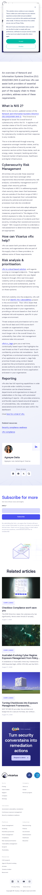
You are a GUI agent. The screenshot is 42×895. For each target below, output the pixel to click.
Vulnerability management (9, 843)
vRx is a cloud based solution (14, 269)
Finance (25, 828)
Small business (27, 834)
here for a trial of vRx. (16, 414)
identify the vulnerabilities (20, 300)
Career (24, 789)
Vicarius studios (6, 869)
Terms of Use (27, 886)
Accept (21, 41)
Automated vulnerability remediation (12, 809)
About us (25, 786)
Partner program (27, 792)
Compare (4, 795)
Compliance (5, 837)
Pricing (4, 786)
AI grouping (5, 850)
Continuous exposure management (12, 812)
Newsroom (5, 872)
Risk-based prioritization (9, 840)
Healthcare (26, 837)
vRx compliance (8, 432)
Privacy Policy (24, 527)
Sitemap (4, 798)
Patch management (7, 834)
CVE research (6, 860)
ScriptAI (4, 847)
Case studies (5, 789)
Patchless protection (8, 831)
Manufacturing (27, 825)
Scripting (4, 828)
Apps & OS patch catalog (9, 863)
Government (26, 831)
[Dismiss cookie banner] (35, 7)
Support (4, 792)
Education (25, 840)
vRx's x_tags (7, 344)
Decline (21, 46)
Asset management (7, 825)
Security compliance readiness (14, 427)
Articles (4, 866)
